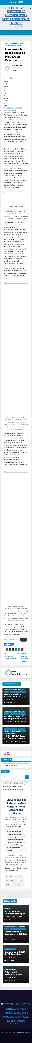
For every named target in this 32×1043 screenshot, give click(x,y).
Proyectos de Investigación (12, 45)
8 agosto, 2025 (11, 916)
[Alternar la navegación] (29, 32)
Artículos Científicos (11, 689)
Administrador (18, 65)
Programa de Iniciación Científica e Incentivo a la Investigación (13, 110)
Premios (20, 43)
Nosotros (3, 1039)
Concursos (13, 43)
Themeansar (16, 1034)
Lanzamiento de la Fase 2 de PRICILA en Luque (10, 656)
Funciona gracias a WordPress (10, 1032)
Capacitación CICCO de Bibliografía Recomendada (14, 954)
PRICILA (7, 691)
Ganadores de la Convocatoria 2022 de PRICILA (15, 696)
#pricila (14, 70)
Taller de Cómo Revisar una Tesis (13, 973)
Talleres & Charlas (10, 733)
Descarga (23, 639)
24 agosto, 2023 (12, 937)
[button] (26, 33)
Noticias (7, 908)
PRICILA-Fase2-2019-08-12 (11, 639)
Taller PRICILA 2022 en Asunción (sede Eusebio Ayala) (14, 738)
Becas (7, 43)
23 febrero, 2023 (12, 977)
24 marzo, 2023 (11, 957)
